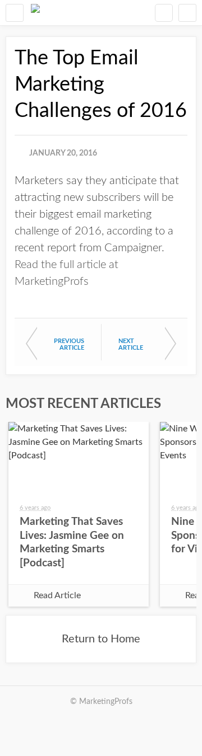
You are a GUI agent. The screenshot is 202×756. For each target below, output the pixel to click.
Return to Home (101, 639)
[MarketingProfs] (35, 12)
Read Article (57, 595)
